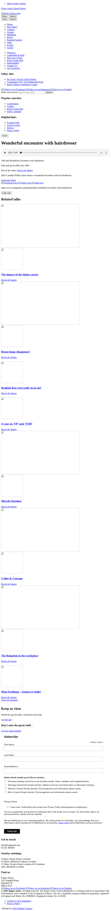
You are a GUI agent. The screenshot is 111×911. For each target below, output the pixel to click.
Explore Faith (13, 122)
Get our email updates (11, 731)
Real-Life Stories (25, 170)
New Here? (12, 27)
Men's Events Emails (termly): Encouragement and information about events (43, 792)
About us (11, 52)
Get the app (6, 719)
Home (10, 24)
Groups (10, 32)
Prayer (10, 37)
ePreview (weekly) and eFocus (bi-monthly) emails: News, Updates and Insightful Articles (48, 781)
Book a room (13, 130)
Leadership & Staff (15, 55)
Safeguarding (13, 63)
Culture (10, 106)
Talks (9, 42)
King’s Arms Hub (15, 60)
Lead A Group (13, 125)
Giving (10, 47)
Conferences (12, 104)
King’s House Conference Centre (22, 84)
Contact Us (12, 65)
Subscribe (5, 180)
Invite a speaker (14, 111)
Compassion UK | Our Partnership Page (25, 82)
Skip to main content (16, 3)
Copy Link (6, 193)
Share (13, 180)
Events (10, 45)
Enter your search (9, 92)
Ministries (11, 34)
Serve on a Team (14, 58)
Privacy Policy (13, 903)
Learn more (63, 823)
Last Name (9, 755)
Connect (11, 29)
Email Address (11, 766)
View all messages (9, 700)
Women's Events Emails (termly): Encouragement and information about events (44, 788)
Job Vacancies (13, 68)
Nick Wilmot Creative (22, 908)
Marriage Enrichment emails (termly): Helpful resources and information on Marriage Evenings (51, 785)
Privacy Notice (10, 801)
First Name (9, 744)
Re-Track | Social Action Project (21, 79)
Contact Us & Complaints (18, 901)
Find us (10, 128)
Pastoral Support (14, 40)
